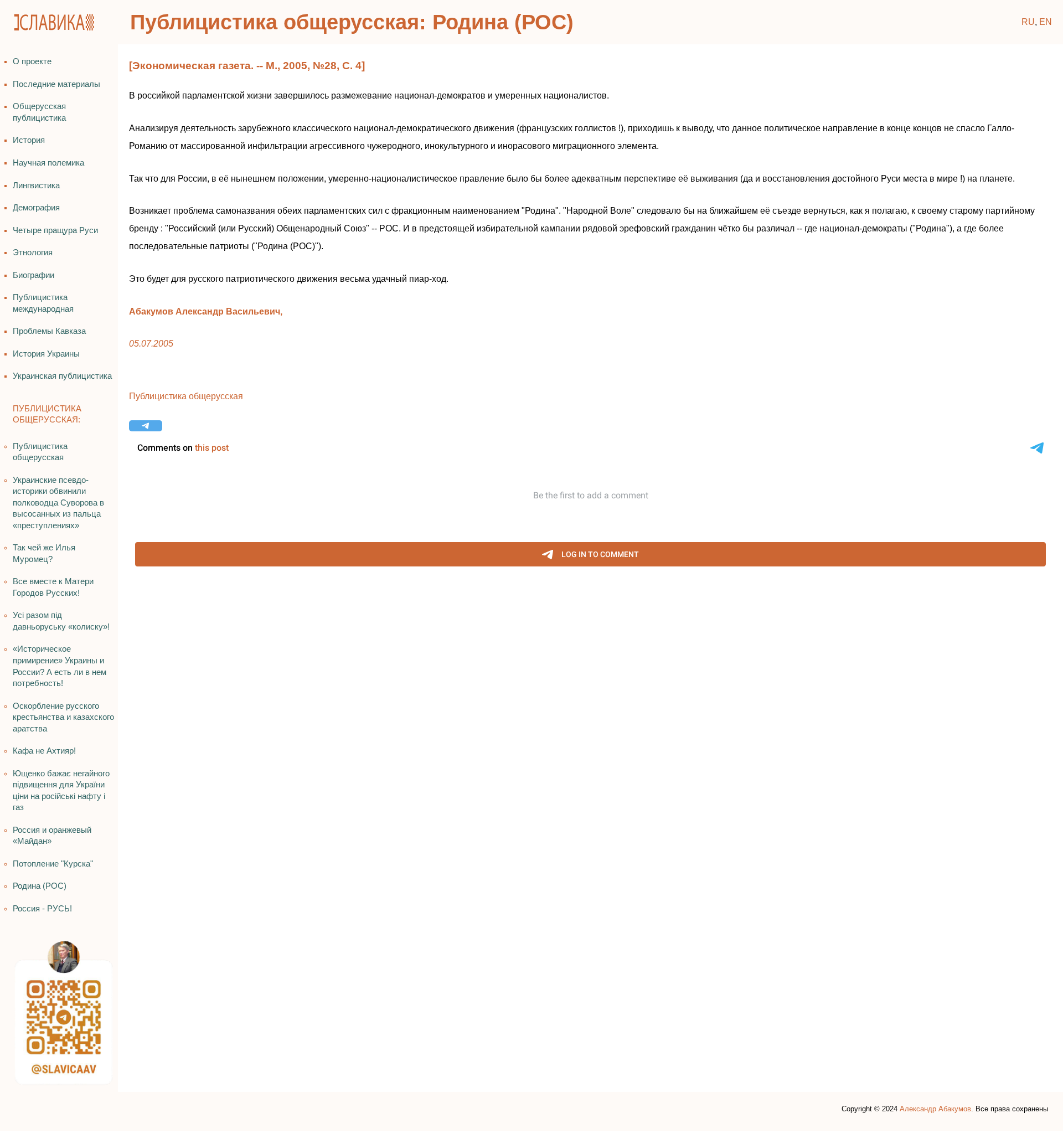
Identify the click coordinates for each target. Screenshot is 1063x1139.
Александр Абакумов (935, 1109)
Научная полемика (48, 162)
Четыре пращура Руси (55, 230)
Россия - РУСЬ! (42, 908)
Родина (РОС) (39, 886)
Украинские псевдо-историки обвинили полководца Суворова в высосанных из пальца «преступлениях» (58, 503)
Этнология (33, 252)
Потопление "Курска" (53, 863)
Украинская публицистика (62, 376)
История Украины (46, 353)
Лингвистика (36, 185)
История (29, 140)
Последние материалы (56, 84)
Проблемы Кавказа (49, 331)
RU (1028, 22)
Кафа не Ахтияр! (44, 750)
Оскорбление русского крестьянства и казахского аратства (63, 717)
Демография (36, 207)
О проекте (32, 61)
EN (1045, 22)
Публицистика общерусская (186, 396)
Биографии (33, 275)
